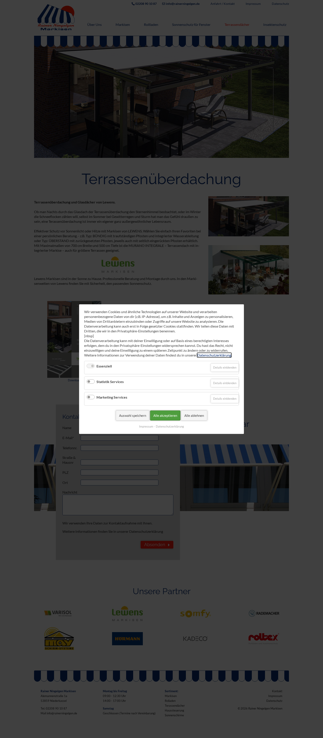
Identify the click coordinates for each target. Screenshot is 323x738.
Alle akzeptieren (165, 415)
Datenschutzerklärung (214, 355)
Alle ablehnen (194, 415)
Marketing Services (111, 397)
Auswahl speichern (132, 415)
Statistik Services (110, 382)
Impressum (146, 426)
